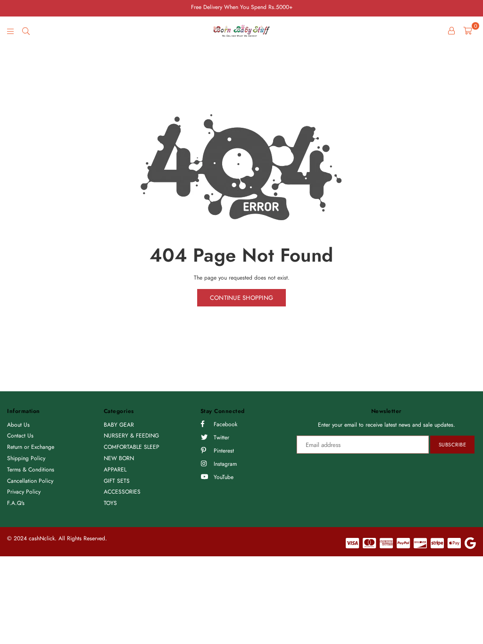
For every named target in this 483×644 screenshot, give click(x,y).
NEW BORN (119, 458)
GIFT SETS (117, 481)
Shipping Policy (26, 458)
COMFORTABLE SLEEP (131, 447)
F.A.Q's (16, 503)
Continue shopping (241, 297)
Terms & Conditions (30, 469)
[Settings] (451, 31)
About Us (18, 425)
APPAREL (115, 469)
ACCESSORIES (122, 491)
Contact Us (20, 435)
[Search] (26, 31)
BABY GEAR (119, 425)
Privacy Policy (24, 491)
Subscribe (452, 444)
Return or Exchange (30, 447)
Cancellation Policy (30, 481)
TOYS (110, 503)
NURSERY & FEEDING (131, 435)
